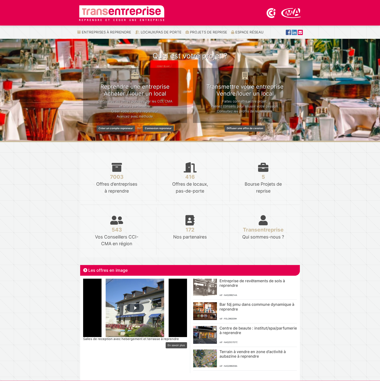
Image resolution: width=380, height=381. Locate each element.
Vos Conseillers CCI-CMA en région (116, 236)
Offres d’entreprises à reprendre (116, 183)
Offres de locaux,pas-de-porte (190, 183)
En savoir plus (176, 345)
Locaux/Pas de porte (160, 32)
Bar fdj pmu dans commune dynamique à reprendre (256, 306)
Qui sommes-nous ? (263, 233)
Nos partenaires (190, 233)
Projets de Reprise (208, 32)
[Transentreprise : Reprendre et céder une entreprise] (121, 12)
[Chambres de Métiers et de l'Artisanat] (291, 12)
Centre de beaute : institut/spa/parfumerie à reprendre (258, 330)
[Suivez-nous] (288, 33)
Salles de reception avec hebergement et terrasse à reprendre (131, 339)
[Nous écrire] (300, 33)
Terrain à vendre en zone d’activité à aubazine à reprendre (252, 354)
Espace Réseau (248, 32)
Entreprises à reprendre (106, 32)
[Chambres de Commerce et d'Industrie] (271, 12)
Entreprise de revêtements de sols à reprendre (252, 283)
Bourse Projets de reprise (263, 183)
